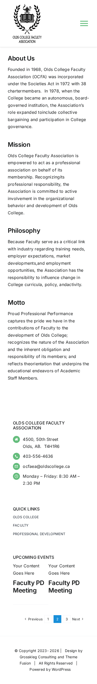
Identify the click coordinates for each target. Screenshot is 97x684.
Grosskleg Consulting (38, 657)
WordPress (61, 669)
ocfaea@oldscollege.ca (46, 466)
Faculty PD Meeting (28, 586)
